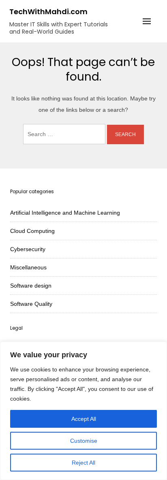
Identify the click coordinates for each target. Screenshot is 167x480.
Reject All (83, 462)
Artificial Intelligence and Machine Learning (65, 212)
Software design (30, 285)
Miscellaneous (28, 267)
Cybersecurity (27, 249)
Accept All (83, 419)
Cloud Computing (32, 231)
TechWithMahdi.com (48, 11)
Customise (83, 440)
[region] (83, 410)
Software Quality (31, 304)
